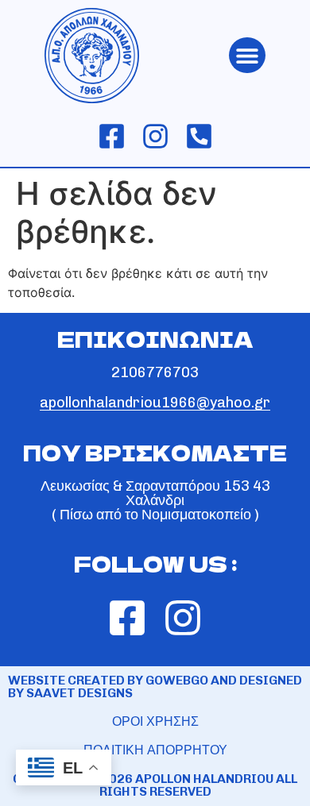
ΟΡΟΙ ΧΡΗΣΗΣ (155, 721)
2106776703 (155, 372)
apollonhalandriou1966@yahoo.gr (155, 402)
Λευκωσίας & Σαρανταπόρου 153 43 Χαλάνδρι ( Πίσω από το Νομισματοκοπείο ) (155, 500)
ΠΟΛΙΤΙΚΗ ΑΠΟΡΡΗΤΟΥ (155, 750)
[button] (247, 55)
